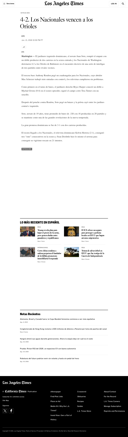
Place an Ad (55, 401)
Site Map (5, 400)
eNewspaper (55, 392)
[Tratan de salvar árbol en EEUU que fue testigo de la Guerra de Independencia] (71, 252)
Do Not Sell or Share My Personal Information (72, 431)
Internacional (43, 247)
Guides (80, 406)
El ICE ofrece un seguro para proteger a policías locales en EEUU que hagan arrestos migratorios (93, 234)
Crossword (81, 392)
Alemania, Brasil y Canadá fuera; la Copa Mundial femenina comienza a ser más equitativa (57, 319)
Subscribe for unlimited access (13, 397)
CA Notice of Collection (51, 431)
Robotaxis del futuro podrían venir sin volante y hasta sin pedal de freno (49, 358)
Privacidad (40, 431)
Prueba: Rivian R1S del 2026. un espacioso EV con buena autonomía (48, 349)
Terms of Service (31, 431)
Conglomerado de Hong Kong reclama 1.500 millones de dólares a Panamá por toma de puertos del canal (63, 329)
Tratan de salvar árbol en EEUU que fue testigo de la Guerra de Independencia (93, 253)
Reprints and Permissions (114, 411)
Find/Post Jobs (56, 396)
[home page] (64, 3)
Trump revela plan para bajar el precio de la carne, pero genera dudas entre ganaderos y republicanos (48, 234)
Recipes (80, 401)
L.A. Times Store (84, 411)
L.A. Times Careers (112, 401)
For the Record (110, 396)
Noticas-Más (25, 13)
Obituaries (81, 396)
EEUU (39, 227)
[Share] (24, 47)
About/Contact (110, 392)
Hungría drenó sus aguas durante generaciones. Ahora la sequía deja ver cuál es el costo (56, 339)
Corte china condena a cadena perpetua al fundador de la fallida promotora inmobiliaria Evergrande (49, 254)
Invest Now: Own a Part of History (61, 418)
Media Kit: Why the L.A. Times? (60, 408)
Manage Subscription (112, 406)
